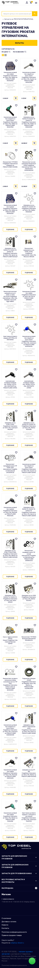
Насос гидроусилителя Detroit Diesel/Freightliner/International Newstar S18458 (10, 640)
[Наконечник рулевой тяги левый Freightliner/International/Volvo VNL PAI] (28, 285)
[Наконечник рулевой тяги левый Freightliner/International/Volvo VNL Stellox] (10, 65)
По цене (5, 52)
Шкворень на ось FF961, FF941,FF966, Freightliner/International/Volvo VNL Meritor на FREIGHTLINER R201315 (10, 554)
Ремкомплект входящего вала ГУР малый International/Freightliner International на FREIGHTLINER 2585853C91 (29, 555)
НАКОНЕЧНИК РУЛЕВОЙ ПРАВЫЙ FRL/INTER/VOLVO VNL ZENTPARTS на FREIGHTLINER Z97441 (10, 384)
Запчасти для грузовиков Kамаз (17, 873)
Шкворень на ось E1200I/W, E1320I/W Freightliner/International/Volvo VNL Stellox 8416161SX (29, 208)
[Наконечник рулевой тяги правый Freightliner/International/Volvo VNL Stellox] (10, 198)
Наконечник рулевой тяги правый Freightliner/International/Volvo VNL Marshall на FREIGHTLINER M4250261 (10, 511)
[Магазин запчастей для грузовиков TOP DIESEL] (10, 2)
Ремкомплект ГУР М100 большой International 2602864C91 (29, 638)
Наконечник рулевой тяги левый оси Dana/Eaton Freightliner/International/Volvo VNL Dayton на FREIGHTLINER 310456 (28, 468)
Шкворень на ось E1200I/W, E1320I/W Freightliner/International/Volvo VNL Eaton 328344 (10, 599)
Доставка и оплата (9, 921)
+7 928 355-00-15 (18, 901)
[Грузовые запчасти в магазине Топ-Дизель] (16, 847)
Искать (36, 13)
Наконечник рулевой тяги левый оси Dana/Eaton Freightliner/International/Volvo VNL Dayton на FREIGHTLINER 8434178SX (28, 77)
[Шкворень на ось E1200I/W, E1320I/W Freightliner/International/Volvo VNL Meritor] (28, 416)
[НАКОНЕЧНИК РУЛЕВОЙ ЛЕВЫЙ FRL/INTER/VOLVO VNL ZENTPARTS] (28, 374)
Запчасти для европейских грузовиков (14, 857)
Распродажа (7, 888)
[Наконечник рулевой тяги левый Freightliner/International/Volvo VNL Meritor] (10, 806)
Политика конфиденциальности (14, 932)
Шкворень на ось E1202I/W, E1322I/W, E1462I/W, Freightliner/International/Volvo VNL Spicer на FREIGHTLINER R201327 (10, 252)
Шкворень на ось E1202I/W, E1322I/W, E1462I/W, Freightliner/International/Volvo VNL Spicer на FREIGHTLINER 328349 (29, 511)
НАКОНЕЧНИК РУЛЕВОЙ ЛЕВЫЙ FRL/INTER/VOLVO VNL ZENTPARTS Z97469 (29, 384)
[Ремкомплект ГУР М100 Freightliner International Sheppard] (10, 155)
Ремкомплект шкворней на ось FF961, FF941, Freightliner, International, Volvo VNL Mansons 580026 (29, 252)
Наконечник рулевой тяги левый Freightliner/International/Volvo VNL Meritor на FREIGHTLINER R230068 (10, 817)
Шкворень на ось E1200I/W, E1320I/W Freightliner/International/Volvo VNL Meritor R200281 (29, 426)
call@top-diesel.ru (17, 943)
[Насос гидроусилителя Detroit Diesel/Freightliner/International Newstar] (10, 630)
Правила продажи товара (12, 935)
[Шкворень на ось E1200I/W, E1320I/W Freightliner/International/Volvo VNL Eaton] (10, 589)
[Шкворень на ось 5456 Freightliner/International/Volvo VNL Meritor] (28, 589)
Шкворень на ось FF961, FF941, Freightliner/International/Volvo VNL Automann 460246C (10, 426)
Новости (5, 925)
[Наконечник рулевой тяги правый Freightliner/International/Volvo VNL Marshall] (10, 500)
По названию (18, 52)
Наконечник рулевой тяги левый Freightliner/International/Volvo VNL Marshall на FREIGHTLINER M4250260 (10, 774)
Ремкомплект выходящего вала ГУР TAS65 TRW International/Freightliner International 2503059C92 (10, 468)
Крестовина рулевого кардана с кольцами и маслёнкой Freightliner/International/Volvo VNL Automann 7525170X (28, 817)
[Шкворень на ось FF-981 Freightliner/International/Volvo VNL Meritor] (28, 763)
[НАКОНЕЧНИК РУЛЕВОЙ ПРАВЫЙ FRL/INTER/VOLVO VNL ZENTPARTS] (10, 374)
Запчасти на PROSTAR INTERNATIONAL (18, 19)
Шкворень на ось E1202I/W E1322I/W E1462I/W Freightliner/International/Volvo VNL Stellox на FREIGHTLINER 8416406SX (29, 122)
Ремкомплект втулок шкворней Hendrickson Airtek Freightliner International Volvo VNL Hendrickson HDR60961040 (29, 166)
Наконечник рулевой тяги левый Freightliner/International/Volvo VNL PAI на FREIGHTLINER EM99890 (29, 295)
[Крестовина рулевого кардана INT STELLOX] (10, 329)
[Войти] (27, 2)
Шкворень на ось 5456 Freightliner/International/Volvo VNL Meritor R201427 (29, 598)
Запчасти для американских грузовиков (15, 865)
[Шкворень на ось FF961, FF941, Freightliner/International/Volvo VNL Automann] (10, 416)
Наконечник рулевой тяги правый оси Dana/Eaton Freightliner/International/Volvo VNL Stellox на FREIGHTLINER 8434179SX (10, 122)
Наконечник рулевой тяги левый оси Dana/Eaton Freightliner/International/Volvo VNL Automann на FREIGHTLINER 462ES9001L (28, 341)
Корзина (31, 2)
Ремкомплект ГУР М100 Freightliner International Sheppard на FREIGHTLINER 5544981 (10, 164)
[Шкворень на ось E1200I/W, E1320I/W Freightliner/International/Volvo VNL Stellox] (28, 198)
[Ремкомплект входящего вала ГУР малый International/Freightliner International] (28, 544)
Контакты (5, 928)
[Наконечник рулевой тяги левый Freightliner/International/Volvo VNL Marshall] (10, 763)
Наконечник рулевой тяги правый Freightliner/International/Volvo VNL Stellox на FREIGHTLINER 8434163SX (10, 209)
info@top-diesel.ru (29, 901)
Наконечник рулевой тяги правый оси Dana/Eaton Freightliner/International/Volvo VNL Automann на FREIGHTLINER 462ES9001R (10, 730)
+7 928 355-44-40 (7, 901)
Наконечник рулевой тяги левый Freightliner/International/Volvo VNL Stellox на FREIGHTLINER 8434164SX (10, 76)
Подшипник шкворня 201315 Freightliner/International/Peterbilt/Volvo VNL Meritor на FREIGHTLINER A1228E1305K (29, 683)
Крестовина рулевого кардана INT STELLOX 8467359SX (10, 337)
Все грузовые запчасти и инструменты (13, 880)
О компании (6, 918)
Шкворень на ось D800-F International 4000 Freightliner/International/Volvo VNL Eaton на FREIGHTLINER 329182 (29, 729)
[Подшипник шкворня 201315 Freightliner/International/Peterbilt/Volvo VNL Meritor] (28, 672)
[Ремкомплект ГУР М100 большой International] (28, 630)
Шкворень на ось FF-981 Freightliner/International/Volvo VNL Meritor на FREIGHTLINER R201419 (29, 773)
